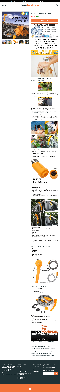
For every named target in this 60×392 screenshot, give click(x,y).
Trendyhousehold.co (33, 386)
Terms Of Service (37, 368)
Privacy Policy (36, 366)
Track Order (20, 368)
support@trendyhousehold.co (9, 374)
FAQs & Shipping (21, 370)
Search (19, 366)
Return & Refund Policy (36, 370)
